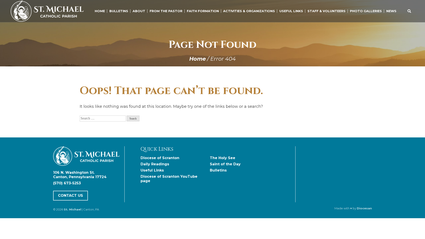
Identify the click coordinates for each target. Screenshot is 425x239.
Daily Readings (155, 164)
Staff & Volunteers (326, 11)
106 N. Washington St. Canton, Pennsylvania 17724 (79, 174)
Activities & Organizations (249, 11)
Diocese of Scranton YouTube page (169, 178)
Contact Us (70, 195)
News (391, 11)
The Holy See (222, 158)
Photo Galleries (366, 11)
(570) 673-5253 (67, 183)
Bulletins (118, 11)
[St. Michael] (88, 156)
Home (100, 11)
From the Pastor (166, 11)
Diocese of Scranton (160, 158)
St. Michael (72, 209)
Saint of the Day (225, 164)
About (139, 11)
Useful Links (291, 11)
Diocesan (364, 208)
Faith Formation (203, 11)
